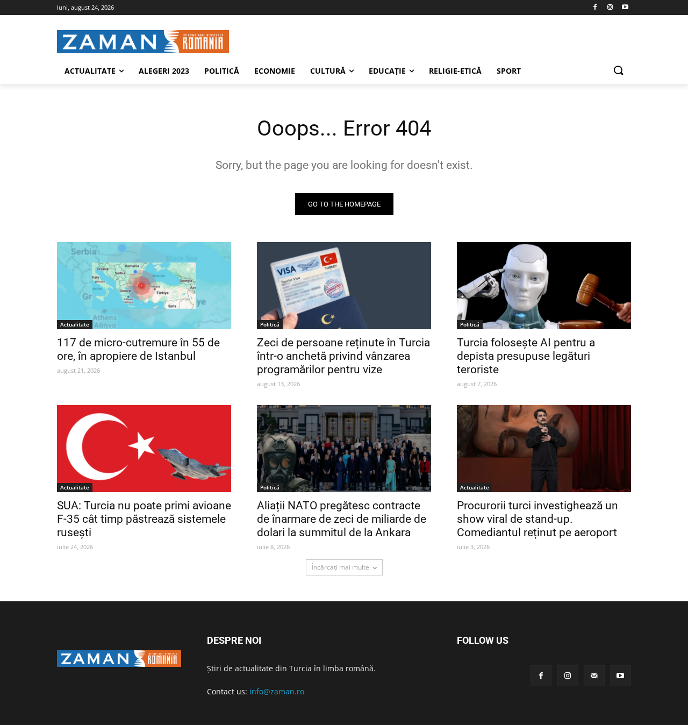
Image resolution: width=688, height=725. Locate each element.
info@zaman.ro (276, 691)
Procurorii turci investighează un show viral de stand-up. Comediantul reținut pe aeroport (537, 519)
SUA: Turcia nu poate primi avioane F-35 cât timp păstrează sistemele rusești (144, 519)
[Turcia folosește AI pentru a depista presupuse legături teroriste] (544, 285)
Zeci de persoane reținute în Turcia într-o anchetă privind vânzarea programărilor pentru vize (343, 356)
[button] (618, 71)
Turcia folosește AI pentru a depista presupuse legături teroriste (526, 356)
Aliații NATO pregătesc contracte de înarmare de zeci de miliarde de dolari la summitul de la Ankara (341, 519)
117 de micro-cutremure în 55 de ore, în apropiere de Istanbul (138, 349)
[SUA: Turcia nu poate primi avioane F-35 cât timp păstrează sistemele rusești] (144, 448)
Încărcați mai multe (340, 567)
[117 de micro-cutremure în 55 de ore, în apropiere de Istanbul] (144, 285)
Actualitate (74, 324)
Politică (270, 324)
